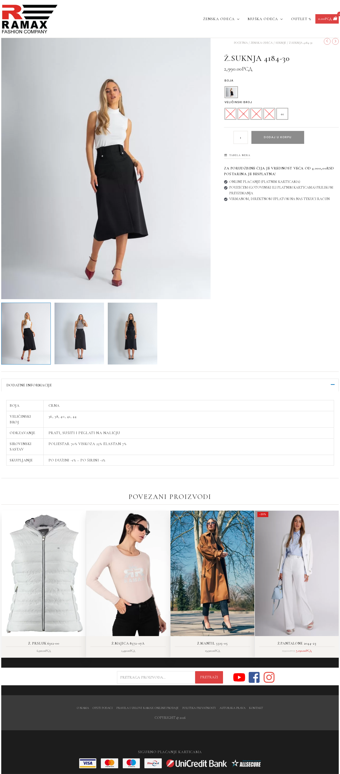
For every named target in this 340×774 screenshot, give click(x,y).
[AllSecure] (246, 763)
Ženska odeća (262, 42)
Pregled (44, 632)
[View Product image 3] (132, 334)
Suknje (281, 42)
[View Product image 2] (79, 334)
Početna (241, 42)
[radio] (231, 92)
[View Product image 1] (26, 334)
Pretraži (209, 677)
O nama (83, 708)
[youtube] (240, 677)
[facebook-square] (255, 677)
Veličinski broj (238, 102)
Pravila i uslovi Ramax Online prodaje (147, 708)
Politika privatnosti (199, 708)
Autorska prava (232, 708)
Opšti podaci (103, 708)
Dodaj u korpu (278, 137)
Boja (229, 80)
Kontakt (256, 708)
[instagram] (269, 677)
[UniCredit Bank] (196, 763)
